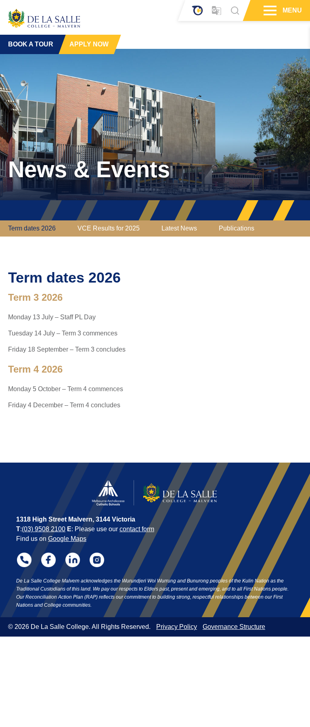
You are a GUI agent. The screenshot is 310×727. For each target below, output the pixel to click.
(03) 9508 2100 (43, 529)
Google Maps (67, 538)
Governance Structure (234, 626)
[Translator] (216, 10)
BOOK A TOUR (30, 44)
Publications (236, 228)
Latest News (179, 228)
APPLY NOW (89, 44)
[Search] (235, 10)
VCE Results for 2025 (109, 228)
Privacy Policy (176, 626)
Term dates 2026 (32, 228)
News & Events (89, 169)
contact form (136, 529)
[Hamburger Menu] (269, 10)
